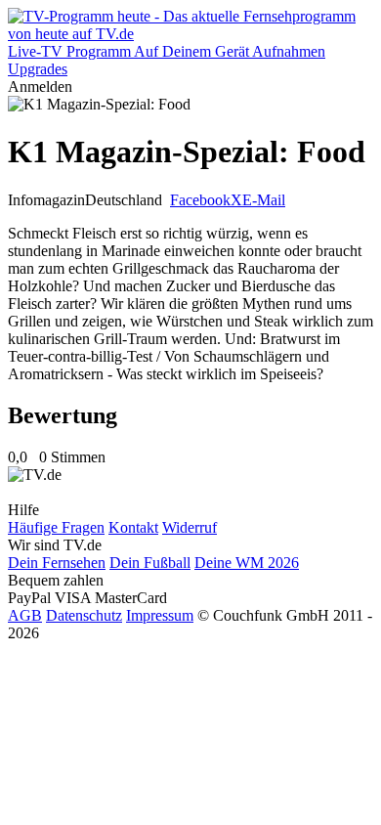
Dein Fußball (149, 562)
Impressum (159, 615)
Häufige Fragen (56, 527)
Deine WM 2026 (246, 562)
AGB (25, 615)
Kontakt (133, 527)
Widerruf (189, 527)
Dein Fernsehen (57, 562)
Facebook (200, 200)
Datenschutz (84, 615)
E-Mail (263, 200)
